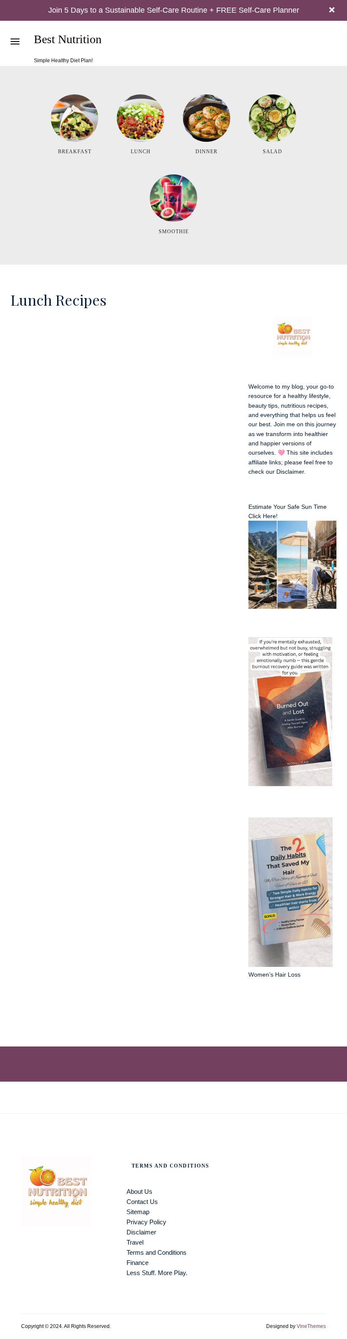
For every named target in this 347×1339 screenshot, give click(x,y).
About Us (139, 1191)
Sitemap (138, 1211)
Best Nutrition (68, 39)
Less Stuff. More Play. (157, 1272)
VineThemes (311, 1326)
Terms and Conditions (157, 1252)
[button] (15, 41)
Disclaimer (290, 471)
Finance (138, 1262)
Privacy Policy (146, 1222)
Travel (135, 1242)
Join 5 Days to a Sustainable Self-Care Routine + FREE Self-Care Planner (173, 10)
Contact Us (142, 1201)
